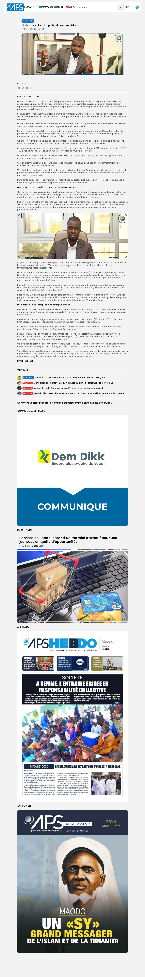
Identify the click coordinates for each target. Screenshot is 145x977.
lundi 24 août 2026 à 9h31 (33, 546)
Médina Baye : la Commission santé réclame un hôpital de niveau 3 (68, 388)
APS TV (72, 7)
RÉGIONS (61, 7)
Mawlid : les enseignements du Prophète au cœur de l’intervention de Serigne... (74, 382)
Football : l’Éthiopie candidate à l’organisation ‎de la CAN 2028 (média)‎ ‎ (72, 377)
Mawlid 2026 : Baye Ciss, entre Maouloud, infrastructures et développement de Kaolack (79, 393)
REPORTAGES (47, 7)
